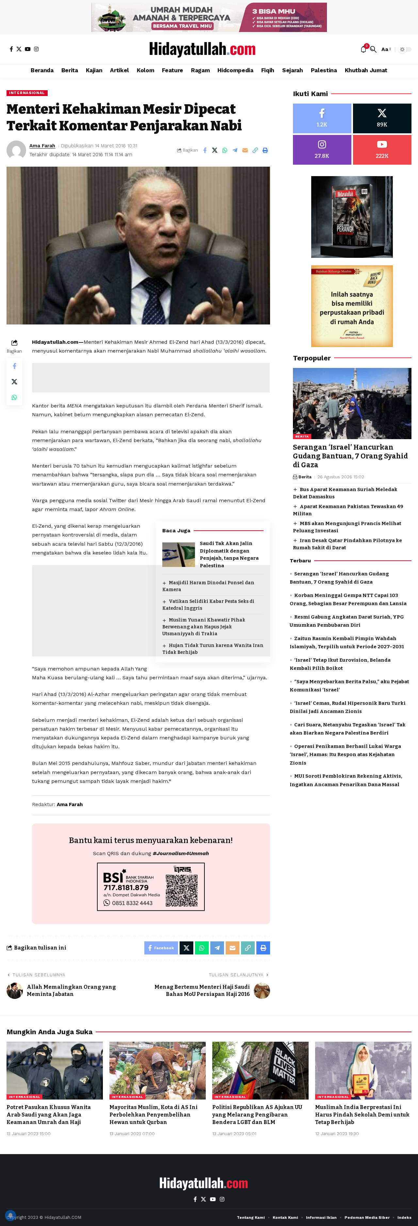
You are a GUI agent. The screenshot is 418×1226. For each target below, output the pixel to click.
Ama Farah (42, 146)
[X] (19, 49)
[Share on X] (214, 150)
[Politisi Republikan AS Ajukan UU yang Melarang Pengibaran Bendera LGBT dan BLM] (260, 1071)
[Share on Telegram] (235, 150)
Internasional (27, 93)
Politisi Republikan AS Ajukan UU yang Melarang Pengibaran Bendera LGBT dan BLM (257, 1114)
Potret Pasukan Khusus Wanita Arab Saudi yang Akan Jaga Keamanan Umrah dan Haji (49, 1114)
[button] (373, 49)
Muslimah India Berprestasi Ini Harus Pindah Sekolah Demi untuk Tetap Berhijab (362, 1114)
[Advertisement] (151, 377)
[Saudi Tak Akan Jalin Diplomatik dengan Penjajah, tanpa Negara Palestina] (178, 554)
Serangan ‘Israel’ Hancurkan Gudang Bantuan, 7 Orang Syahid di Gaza (350, 456)
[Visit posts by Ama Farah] (16, 150)
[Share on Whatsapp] (225, 150)
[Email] (245, 150)
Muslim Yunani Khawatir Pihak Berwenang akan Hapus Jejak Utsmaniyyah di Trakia (203, 627)
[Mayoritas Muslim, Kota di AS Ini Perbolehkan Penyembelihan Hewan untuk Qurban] (157, 1071)
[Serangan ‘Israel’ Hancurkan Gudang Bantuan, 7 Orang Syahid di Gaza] (352, 403)
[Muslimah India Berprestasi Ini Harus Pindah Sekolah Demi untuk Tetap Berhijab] (363, 1071)
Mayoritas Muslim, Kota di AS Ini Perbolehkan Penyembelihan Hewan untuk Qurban (153, 1114)
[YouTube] (27, 49)
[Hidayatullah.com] (209, 49)
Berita (302, 436)
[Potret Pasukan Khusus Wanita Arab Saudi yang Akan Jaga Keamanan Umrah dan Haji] (55, 1071)
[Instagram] (36, 49)
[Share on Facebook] (204, 150)
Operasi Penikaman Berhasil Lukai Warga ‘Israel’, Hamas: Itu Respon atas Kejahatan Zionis (345, 754)
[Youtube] (382, 150)
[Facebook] (11, 49)
